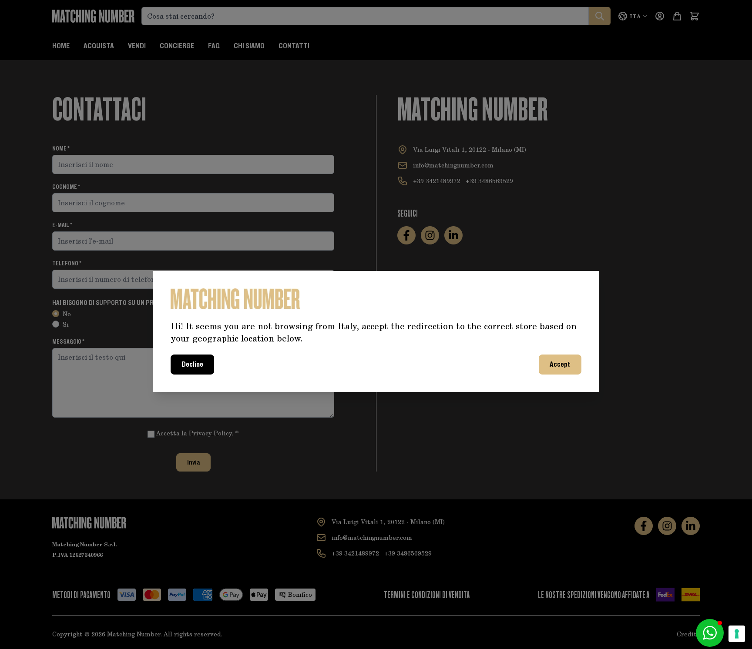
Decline (192, 364)
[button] (710, 633)
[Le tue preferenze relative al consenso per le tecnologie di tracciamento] (736, 634)
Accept (560, 364)
